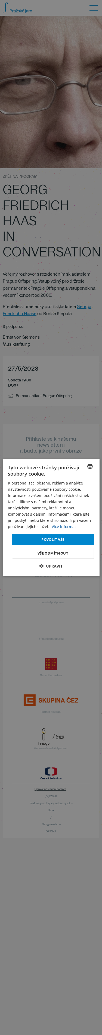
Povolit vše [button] (52, 539)
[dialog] (50, 517)
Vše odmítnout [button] (53, 553)
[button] (51, 566)
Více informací (65, 526)
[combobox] (90, 466)
